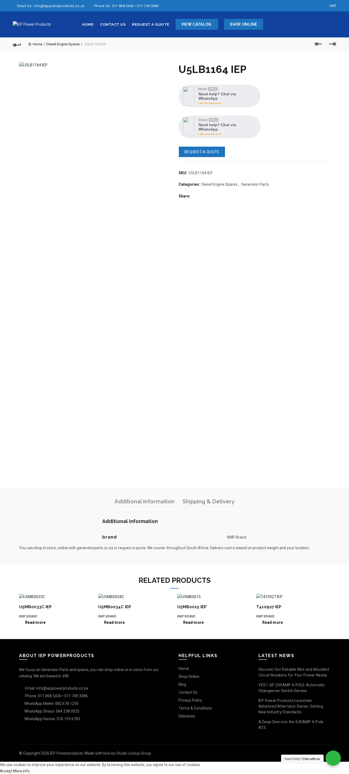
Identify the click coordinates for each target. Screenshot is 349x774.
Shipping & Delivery (208, 501)
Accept (6, 771)
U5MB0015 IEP (192, 606)
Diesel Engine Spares (63, 44)
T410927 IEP (268, 606)
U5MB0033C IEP (35, 606)
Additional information (144, 501)
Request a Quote (150, 24)
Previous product (318, 44)
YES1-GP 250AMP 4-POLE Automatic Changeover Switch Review (291, 688)
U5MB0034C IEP (114, 606)
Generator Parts (255, 184)
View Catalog (196, 24)
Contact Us (112, 24)
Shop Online (243, 24)
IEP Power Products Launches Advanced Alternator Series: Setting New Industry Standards (290, 706)
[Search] (331, 24)
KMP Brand (28, 616)
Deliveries (187, 716)
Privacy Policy (190, 700)
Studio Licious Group (133, 753)
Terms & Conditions (195, 708)
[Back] (17, 44)
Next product (332, 44)
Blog (182, 684)
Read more (35, 622)
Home (88, 24)
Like (333, 6)
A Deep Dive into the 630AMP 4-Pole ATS (291, 725)
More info (21, 771)
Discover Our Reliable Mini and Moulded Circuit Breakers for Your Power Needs (293, 672)
